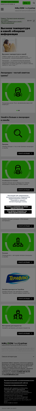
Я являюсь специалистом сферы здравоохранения (17, 207)
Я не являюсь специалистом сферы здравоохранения (17, 211)
